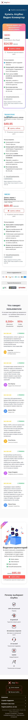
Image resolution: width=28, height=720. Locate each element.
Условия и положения (11, 713)
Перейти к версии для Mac (18, 10)
